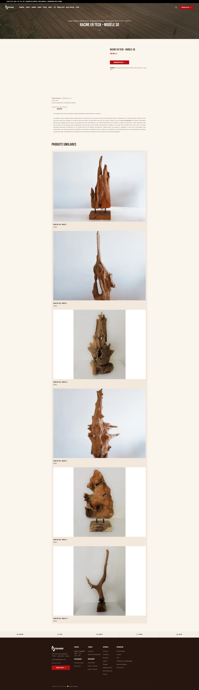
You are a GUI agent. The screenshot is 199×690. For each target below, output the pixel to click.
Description (59, 109)
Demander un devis (118, 62)
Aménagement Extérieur (97, 21)
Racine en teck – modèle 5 (60, 461)
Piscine (77, 7)
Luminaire (34, 7)
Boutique (76, 21)
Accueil (70, 21)
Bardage (39, 7)
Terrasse (28, 7)
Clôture (45, 7)
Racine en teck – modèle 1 (60, 224)
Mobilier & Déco (60, 7)
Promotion (21, 7)
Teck (55, 7)
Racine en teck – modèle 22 (60, 382)
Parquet (50, 7)
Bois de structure (70, 7)
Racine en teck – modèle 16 (60, 618)
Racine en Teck (109, 21)
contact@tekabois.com (58, 659)
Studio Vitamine (73, 686)
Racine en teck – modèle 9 (60, 540)
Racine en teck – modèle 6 (60, 303)
